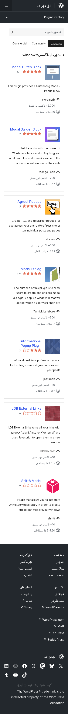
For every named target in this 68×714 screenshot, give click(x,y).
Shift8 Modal (31, 481)
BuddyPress (54, 639)
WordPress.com (51, 620)
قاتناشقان (26, 587)
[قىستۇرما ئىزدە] (13, 32)
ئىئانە (27, 601)
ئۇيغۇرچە (49, 656)
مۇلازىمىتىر (57, 568)
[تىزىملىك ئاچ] (6, 5)
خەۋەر (60, 562)
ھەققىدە (59, 555)
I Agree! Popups (28, 202)
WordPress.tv (53, 607)
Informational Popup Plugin (30, 343)
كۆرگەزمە (25, 555)
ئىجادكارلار (57, 601)
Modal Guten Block (26, 67)
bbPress (56, 633)
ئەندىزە (27, 575)
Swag (26, 607)
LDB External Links (26, 408)
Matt (59, 626)
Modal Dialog (31, 269)
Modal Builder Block (25, 129)
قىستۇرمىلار (24, 568)
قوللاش (59, 594)
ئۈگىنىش (59, 587)
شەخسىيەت (56, 575)
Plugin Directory (54, 17)
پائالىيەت (26, 594)
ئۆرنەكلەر (26, 562)
